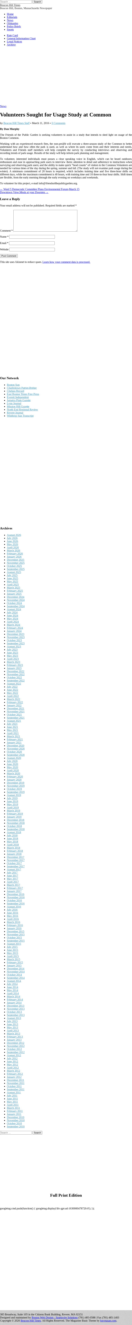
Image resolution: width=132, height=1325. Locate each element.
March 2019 (13, 810)
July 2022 (12, 686)
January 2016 (14, 928)
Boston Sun (13, 384)
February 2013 (15, 1036)
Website (4, 249)
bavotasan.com (108, 1320)
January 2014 (14, 1002)
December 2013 (15, 1005)
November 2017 (16, 860)
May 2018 (12, 841)
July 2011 (12, 1095)
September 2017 (16, 866)
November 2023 (16, 637)
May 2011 (12, 1101)
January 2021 (14, 742)
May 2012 (12, 1064)
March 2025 (13, 587)
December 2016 (15, 894)
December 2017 (15, 857)
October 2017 (14, 863)
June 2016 (12, 912)
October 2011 (14, 1086)
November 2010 (16, 1120)
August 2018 (14, 832)
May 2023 (12, 655)
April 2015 (13, 956)
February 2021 (15, 739)
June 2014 (12, 987)
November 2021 (16, 711)
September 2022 (16, 680)
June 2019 (12, 801)
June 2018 (12, 838)
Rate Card (12, 35)
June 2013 (12, 1024)
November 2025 (16, 562)
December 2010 (15, 1117)
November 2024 (16, 600)
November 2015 (16, 934)
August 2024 (14, 609)
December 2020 (15, 745)
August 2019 (14, 795)
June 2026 (12, 541)
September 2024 (16, 606)
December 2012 (15, 1042)
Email (4, 243)
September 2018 (16, 829)
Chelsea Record (15, 391)
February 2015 (15, 962)
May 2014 (12, 990)
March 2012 (13, 1070)
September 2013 (16, 1015)
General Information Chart (21, 38)
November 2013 (16, 1008)
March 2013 (13, 1033)
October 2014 (14, 974)
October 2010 (14, 1123)
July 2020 (12, 761)
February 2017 (15, 888)
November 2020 (16, 748)
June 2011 (12, 1098)
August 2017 (14, 869)
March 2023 (13, 662)
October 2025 (14, 566)
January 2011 (14, 1114)
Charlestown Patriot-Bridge (22, 387)
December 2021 (15, 708)
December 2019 (15, 782)
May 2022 (12, 692)
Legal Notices (14, 41)
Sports (10, 29)
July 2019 (12, 798)
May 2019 (12, 804)
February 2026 (15, 553)
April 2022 (13, 696)
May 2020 (12, 767)
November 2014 (16, 971)
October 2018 (14, 826)
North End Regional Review (22, 409)
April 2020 (13, 770)
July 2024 (12, 612)
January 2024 (14, 631)
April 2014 (13, 993)
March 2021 (13, 736)
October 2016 (14, 900)
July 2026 (12, 538)
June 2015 (12, 950)
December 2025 (15, 559)
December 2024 (15, 596)
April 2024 (13, 621)
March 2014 (13, 996)
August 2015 (14, 943)
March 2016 (13, 922)
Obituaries (12, 23)
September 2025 (16, 569)
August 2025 (14, 572)
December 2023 (15, 634)
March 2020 (13, 773)
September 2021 (16, 717)
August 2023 (14, 646)
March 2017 (13, 885)
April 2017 (13, 881)
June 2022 (12, 689)
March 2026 (13, 550)
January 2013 (14, 1039)
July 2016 (12, 909)
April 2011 (13, 1104)
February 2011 (15, 1111)
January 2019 (14, 816)
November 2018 (16, 823)
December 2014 (15, 968)
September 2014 (16, 977)
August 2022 (14, 683)
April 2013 (13, 1030)
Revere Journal (15, 412)
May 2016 (12, 915)
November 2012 (16, 1046)
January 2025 (14, 593)
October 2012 (14, 1049)
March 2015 (13, 959)
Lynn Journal (14, 403)
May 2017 (12, 878)
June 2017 (12, 875)
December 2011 (15, 1080)
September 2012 (16, 1052)
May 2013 (12, 1027)
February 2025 (15, 590)
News (10, 20)
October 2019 (14, 788)
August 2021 (14, 720)
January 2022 (14, 705)
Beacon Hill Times (10, 5)
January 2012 (14, 1077)
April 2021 (13, 733)
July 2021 (12, 723)
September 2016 (16, 903)
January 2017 (14, 891)
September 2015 (16, 940)
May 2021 (12, 730)
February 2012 (15, 1073)
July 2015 (12, 946)
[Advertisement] (66, 77)
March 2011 (13, 1107)
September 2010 (16, 1126)
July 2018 (12, 835)
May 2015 (12, 953)
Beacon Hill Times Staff (16, 123)
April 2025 (13, 584)
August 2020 (14, 758)
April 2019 (13, 807)
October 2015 (14, 937)
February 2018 (15, 850)
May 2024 (12, 618)
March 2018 (13, 847)
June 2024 (12, 615)
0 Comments (58, 123)
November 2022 (16, 674)
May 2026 (12, 544)
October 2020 (14, 751)
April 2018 (13, 844)
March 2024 (13, 624)
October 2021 (14, 714)
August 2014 (14, 981)
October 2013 (14, 1011)
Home (10, 14)
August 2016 (14, 906)
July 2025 (12, 575)
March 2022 (13, 699)
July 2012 (12, 1058)
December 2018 (15, 819)
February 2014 (15, 999)
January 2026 (14, 556)
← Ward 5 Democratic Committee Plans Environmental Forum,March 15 (39, 189)
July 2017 (12, 872)
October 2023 (14, 640)
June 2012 (12, 1061)
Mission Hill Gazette (18, 406)
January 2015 (14, 965)
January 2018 (14, 854)
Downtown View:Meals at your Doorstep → (24, 192)
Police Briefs (14, 26)
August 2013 (14, 1018)
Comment (6, 230)
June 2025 (12, 578)
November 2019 (16, 785)
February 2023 (15, 665)
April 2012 (13, 1067)
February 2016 (15, 925)
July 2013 (12, 1021)
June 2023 (12, 652)
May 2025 (12, 581)
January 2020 (14, 779)
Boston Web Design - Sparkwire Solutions (55, 1317)
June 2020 (12, 764)
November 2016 (16, 897)
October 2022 (14, 677)
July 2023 (12, 649)
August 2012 (14, 1055)
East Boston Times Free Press (23, 394)
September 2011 (15, 1089)
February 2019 (15, 813)
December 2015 (15, 931)
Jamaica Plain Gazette (19, 400)
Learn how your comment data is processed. (66, 261)
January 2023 (14, 668)
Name (4, 236)
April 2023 (13, 658)
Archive (11, 44)
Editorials (12, 17)
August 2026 (14, 535)
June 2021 (12, 727)
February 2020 (15, 776)
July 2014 (12, 984)
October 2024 (14, 603)
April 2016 (13, 919)
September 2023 (16, 643)
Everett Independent (18, 397)
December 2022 (15, 671)
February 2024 (15, 627)
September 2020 (16, 754)
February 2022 (15, 702)
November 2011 (15, 1083)
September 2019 (16, 792)
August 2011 (14, 1092)
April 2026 (13, 547)
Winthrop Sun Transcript (20, 415)
